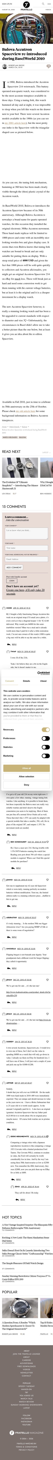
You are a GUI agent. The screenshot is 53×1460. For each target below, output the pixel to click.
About (26, 1357)
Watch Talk (27, 1398)
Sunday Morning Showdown (26, 1405)
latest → (47, 453)
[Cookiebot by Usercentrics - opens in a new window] (38, 673)
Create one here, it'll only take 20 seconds (25, 591)
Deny (26, 785)
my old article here (25, 411)
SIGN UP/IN (7, 4)
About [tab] (43, 681)
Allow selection (26, 776)
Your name (9, 543)
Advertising (26, 1363)
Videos (26, 1369)
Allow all (26, 768)
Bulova (22, 437)
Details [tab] (26, 681)
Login (11, 580)
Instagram (26, 1421)
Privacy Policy (26, 1450)
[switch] (46, 738)
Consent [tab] (9, 681)
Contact (26, 1375)
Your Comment (11, 526)
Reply (14, 644)
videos (48, 10)
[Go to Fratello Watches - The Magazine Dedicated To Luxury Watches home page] (26, 3)
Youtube (26, 1424)
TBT (26, 1392)
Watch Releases (10, 437)
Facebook (26, 1418)
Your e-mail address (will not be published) (21, 555)
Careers (26, 1360)
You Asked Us (26, 1395)
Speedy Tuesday (27, 1386)
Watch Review (26, 1401)
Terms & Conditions (26, 1446)
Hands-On (26, 1389)
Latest (26, 1408)
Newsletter (26, 1372)
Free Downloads (26, 1366)
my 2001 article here (15, 123)
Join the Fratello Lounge (26, 1354)
